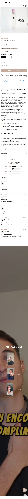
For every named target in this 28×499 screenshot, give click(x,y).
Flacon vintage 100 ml (14, 60)
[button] (4, 52)
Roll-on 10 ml (20, 57)
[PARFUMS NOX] (7, 3)
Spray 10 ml (4, 60)
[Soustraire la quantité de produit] (2, 65)
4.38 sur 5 (17, 162)
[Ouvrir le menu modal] (2, 5)
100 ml (13, 57)
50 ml (8, 57)
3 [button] (14, 243)
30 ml (3, 57)
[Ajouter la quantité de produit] (6, 65)
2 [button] (12, 243)
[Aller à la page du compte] (23, 5)
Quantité (3, 63)
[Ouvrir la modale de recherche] (4, 5)
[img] (4, 181)
